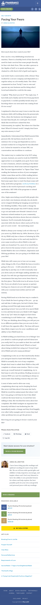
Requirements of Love (8, 560)
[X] (39, 9)
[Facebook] (32, 9)
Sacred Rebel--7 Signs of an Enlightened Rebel (16, 565)
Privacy (25, 598)
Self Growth (6, 15)
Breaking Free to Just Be (9, 539)
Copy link (7, 438)
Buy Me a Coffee (22, 528)
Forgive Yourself (6, 544)
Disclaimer (17, 598)
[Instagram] (36, 9)
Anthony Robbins (29, 184)
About (11, 590)
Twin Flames (20, 593)
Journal (12, 593)
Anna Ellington (9, 23)
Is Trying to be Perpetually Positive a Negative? (16, 576)
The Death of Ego (7, 571)
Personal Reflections (8, 555)
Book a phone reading (14, 451)
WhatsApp (18, 434)
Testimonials (32, 590)
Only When (4, 550)
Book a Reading (6, 9)
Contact (29, 593)
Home (5, 590)
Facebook (7, 434)
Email (28, 434)
